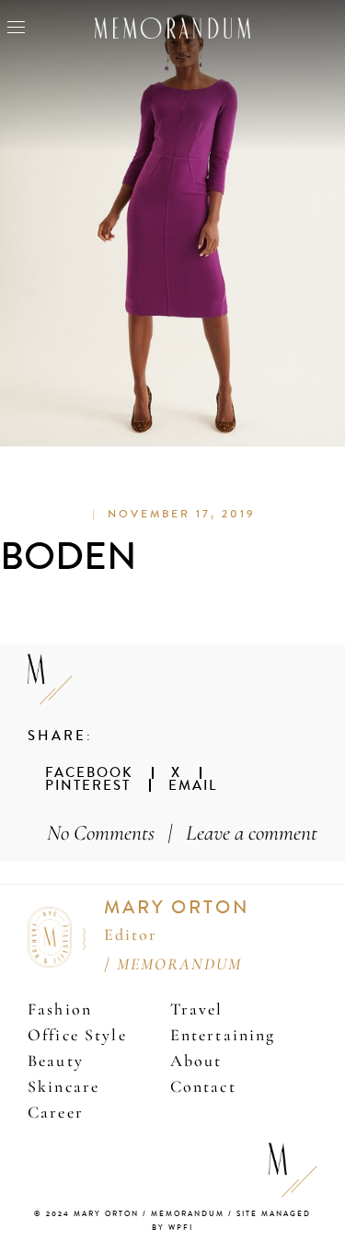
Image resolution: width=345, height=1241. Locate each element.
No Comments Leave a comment (182, 832)
